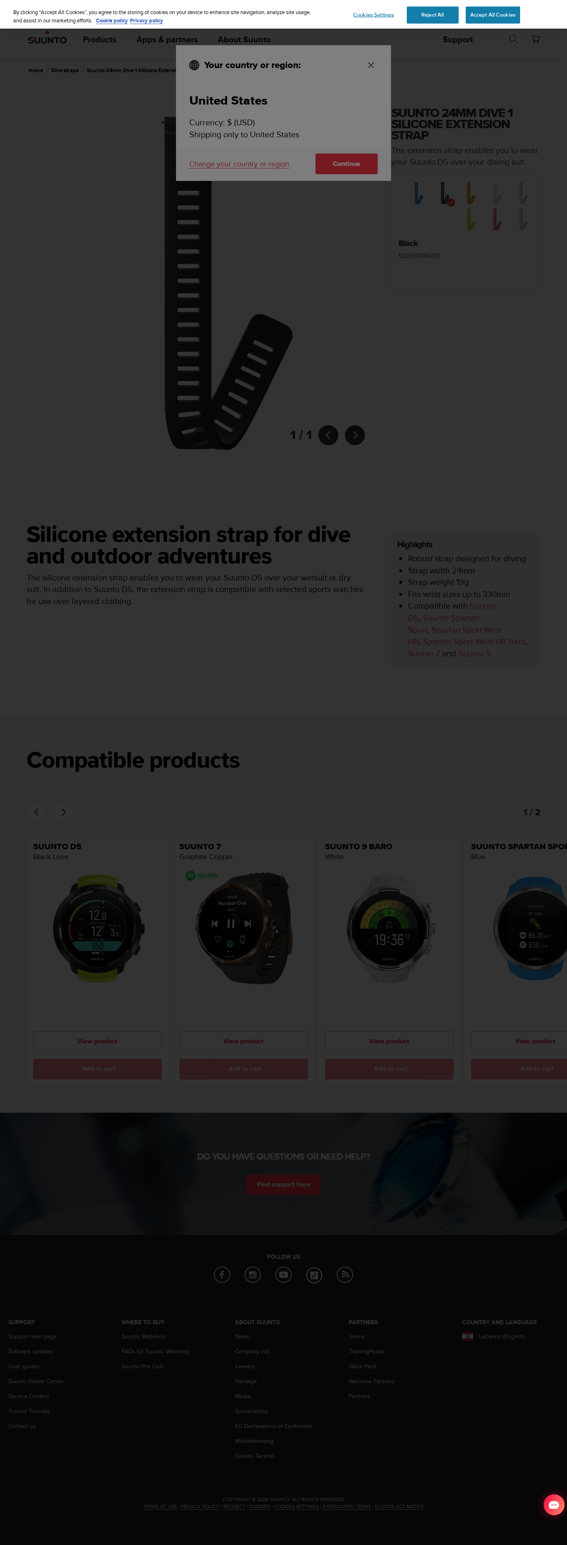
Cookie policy (112, 20)
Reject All (432, 14)
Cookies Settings (373, 14)
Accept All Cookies (493, 14)
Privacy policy (146, 20)
